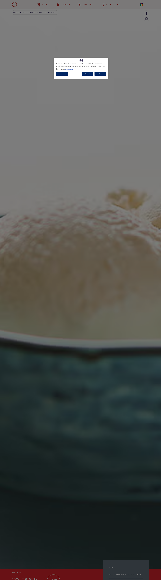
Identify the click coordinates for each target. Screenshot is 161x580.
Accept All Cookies (100, 73)
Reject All (87, 73)
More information (69, 69)
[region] (81, 68)
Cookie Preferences (62, 73)
